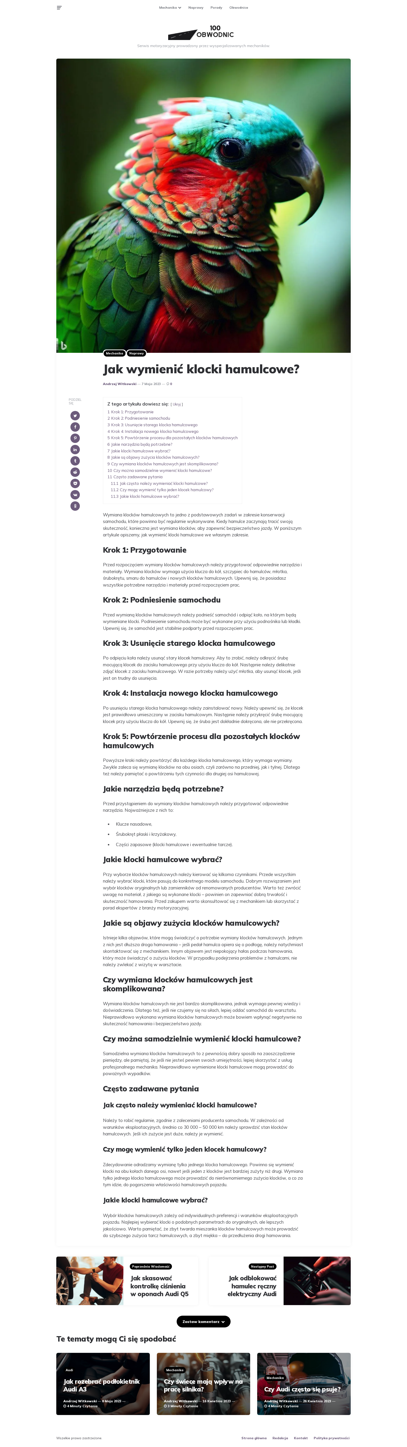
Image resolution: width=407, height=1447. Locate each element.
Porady (216, 7)
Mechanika (168, 7)
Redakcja (280, 1438)
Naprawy (196, 7)
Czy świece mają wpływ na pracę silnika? (203, 1385)
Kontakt (301, 1438)
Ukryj (177, 404)
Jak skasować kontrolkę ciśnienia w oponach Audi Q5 (159, 1286)
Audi (69, 1370)
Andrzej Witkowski (119, 384)
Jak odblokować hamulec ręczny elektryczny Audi (252, 1286)
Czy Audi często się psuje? (302, 1389)
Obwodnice (238, 7)
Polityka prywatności (332, 1438)
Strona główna (254, 1438)
